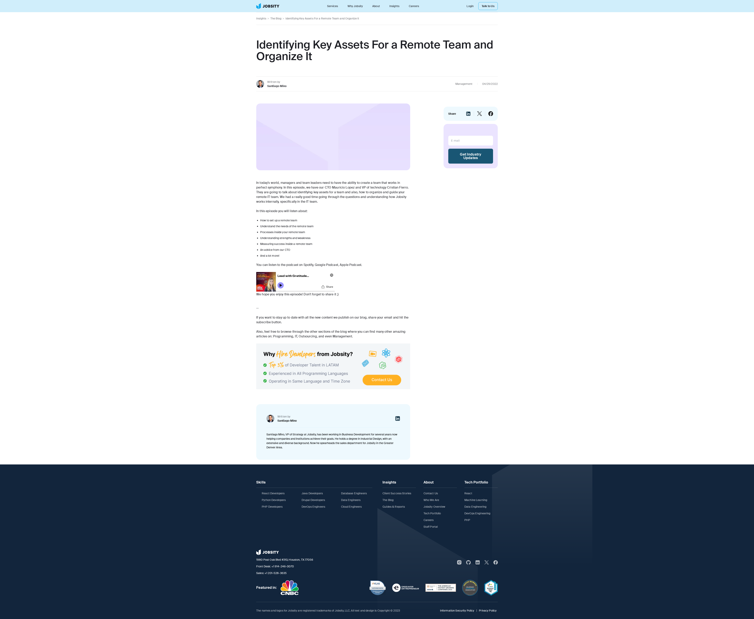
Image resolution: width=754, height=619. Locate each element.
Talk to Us (488, 6)
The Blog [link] (275, 18)
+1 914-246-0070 (282, 566)
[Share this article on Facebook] (490, 113)
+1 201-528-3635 (275, 573)
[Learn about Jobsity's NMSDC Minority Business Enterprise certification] (491, 588)
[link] (267, 6)
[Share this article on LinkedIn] (468, 113)
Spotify (308, 265)
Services (332, 6)
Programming (283, 336)
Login (470, 6)
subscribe (263, 322)
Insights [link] (261, 18)
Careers (414, 6)
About (376, 6)
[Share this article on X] (479, 113)
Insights (394, 6)
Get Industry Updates (470, 156)
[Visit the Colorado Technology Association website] (470, 588)
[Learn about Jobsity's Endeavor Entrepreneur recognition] (405, 588)
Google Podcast (326, 265)
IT (296, 336)
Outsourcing (308, 336)
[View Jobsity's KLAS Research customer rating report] (378, 588)
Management (342, 336)
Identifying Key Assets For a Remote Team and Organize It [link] (322, 18)
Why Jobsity (355, 6)
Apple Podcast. (351, 265)
